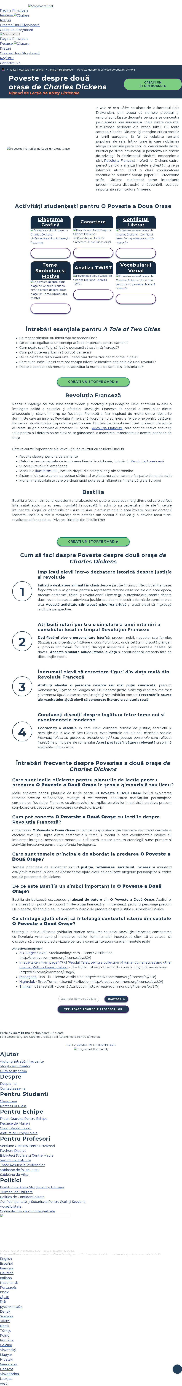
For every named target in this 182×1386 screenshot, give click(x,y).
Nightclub (27, 982)
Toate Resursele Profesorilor (27, 69)
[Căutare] (21, 15)
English (6, 1259)
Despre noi (8, 1084)
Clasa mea (8, 1101)
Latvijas (6, 1379)
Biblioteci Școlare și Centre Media (26, 1155)
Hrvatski (6, 1359)
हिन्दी (3, 1302)
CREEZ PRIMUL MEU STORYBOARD (91, 1045)
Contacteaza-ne (13, 1088)
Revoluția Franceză (119, 161)
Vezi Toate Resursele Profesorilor (93, 1009)
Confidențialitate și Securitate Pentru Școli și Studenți (43, 1202)
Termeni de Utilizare (16, 1192)
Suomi (5, 1321)
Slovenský (8, 1350)
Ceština (6, 1345)
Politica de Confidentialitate (22, 1197)
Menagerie (28, 977)
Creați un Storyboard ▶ (153, 84)
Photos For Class (13, 1106)
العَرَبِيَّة (4, 1297)
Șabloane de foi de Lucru (20, 1170)
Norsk (4, 1326)
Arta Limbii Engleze (61, 69)
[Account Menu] (10, 34)
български (8, 1364)
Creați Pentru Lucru (15, 1128)
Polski (5, 1335)
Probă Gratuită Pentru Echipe (23, 1119)
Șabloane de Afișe (14, 1175)
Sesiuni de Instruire (15, 1160)
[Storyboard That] (40, 6)
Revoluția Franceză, (107, 428)
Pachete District (13, 1151)
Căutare (115, 999)
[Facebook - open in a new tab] (2, 1229)
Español (6, 1264)
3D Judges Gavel (32, 953)
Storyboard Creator (15, 1066)
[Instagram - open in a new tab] (2, 1235)
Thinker (25, 986)
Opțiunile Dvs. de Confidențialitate (27, 1211)
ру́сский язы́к (11, 1307)
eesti (4, 1383)
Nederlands (9, 1283)
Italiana (6, 1278)
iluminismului (46, 471)
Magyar (6, 1355)
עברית (4, 1292)
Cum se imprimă (13, 1071)
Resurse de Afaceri (15, 1123)
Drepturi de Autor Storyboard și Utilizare (32, 1187)
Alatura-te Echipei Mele (19, 1133)
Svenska (6, 1316)
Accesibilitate (11, 1206)
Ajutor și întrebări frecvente (22, 1061)
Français (6, 1268)
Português (8, 1288)
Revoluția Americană (147, 461)
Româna (7, 1340)
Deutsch (7, 1273)
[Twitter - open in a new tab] (2, 1241)
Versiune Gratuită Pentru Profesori (27, 1146)
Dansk (5, 1311)
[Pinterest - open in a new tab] (2, 1246)
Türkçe (5, 1331)
